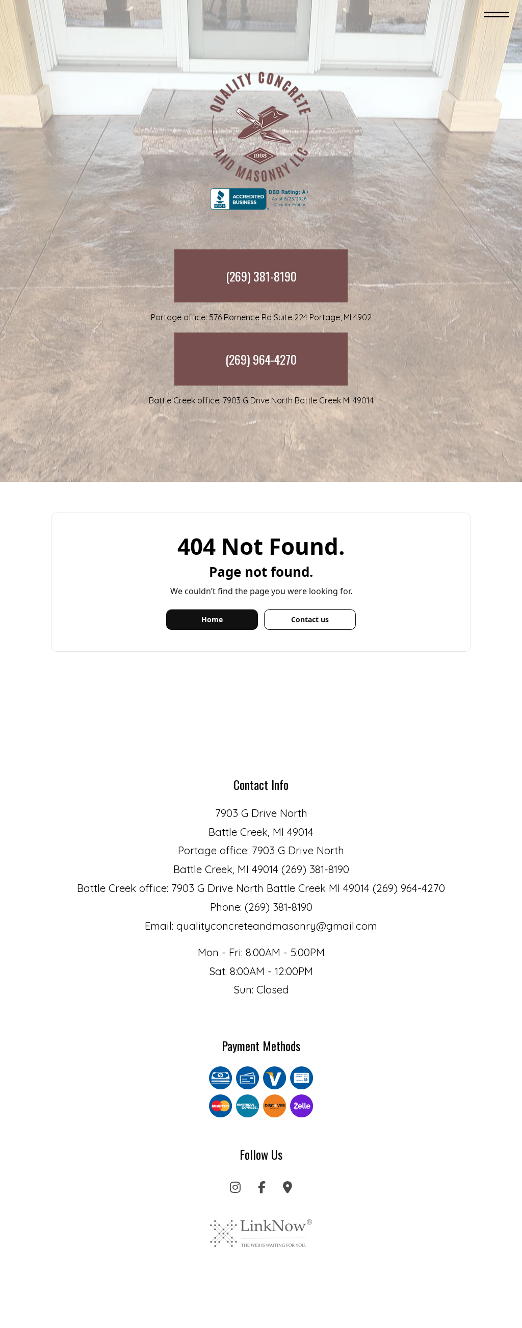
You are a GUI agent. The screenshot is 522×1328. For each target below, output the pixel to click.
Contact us (310, 619)
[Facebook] (261, 1189)
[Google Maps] (287, 1189)
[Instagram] (235, 1189)
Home (212, 619)
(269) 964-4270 (261, 359)
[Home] (261, 126)
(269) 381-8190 (261, 276)
